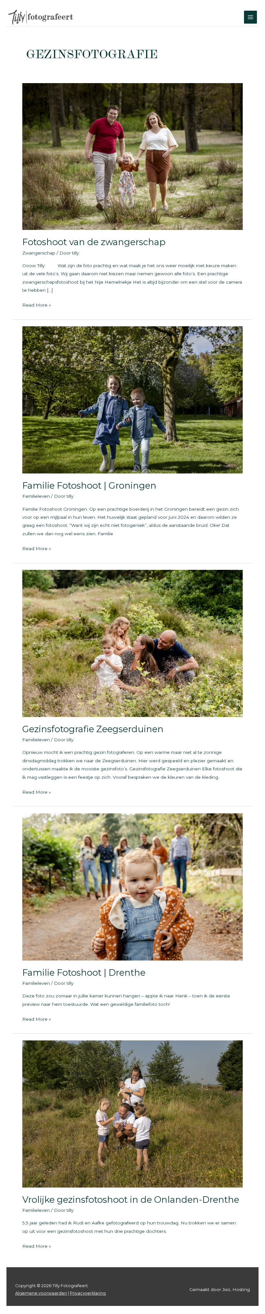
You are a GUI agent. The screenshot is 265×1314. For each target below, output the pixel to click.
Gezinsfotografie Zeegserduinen (93, 729)
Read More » (36, 305)
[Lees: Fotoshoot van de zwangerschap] (132, 155)
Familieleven (36, 496)
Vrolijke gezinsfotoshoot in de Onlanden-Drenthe (130, 1199)
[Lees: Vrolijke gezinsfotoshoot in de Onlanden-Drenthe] (132, 1113)
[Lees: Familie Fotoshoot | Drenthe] (132, 886)
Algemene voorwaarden (41, 1293)
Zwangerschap (38, 252)
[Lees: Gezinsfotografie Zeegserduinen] (132, 643)
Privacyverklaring (88, 1293)
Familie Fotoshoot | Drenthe (83, 972)
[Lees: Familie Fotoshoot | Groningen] (132, 399)
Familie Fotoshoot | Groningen (89, 485)
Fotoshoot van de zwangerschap (93, 242)
